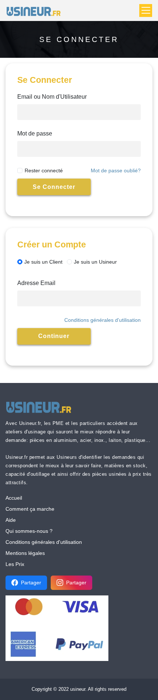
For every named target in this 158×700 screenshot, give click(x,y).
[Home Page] (36, 10)
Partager (31, 582)
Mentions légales (25, 553)
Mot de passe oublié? (116, 170)
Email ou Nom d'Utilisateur (52, 97)
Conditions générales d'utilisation (102, 320)
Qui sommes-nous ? (29, 531)
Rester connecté (44, 170)
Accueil (14, 498)
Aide (11, 520)
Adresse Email (36, 283)
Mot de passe (34, 133)
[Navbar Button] (145, 10)
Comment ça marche (30, 509)
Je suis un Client (43, 262)
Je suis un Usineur (95, 262)
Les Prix (15, 564)
